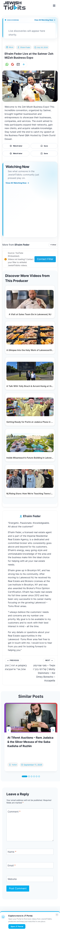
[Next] (53, 730)
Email (12, 865)
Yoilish (14, 765)
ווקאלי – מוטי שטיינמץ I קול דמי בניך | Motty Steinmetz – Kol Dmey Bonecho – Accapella (44, 670)
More (11, 47)
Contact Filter (45, 259)
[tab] (24, 776)
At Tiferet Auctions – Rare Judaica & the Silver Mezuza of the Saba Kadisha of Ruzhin (30, 742)
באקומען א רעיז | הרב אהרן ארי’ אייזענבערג (16, 665)
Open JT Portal (17, 926)
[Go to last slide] (8, 730)
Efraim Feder (25, 47)
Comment (14, 811)
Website (12, 879)
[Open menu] (54, 5)
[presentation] (30, 717)
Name (12, 851)
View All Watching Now (44, 20)
